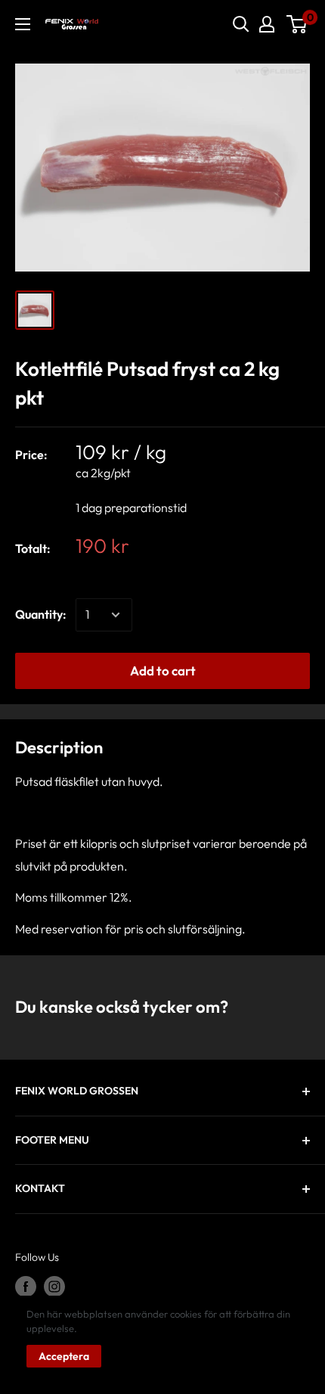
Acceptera (64, 1356)
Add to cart (163, 670)
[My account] (266, 24)
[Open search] (241, 24)
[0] (297, 24)
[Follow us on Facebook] (25, 1287)
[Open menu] (22, 24)
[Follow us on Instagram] (54, 1287)
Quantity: (41, 614)
